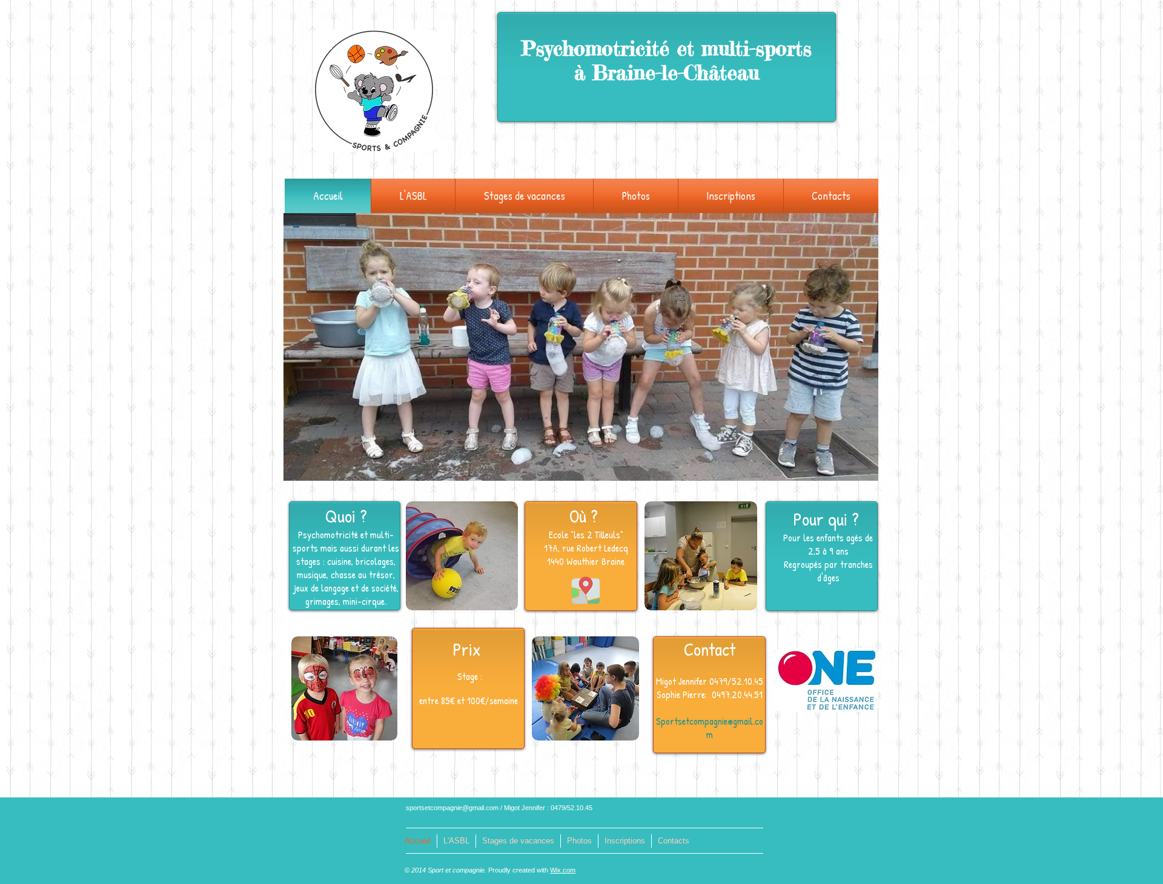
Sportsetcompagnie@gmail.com (709, 727)
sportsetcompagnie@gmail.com (452, 807)
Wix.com (562, 870)
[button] (413, 196)
